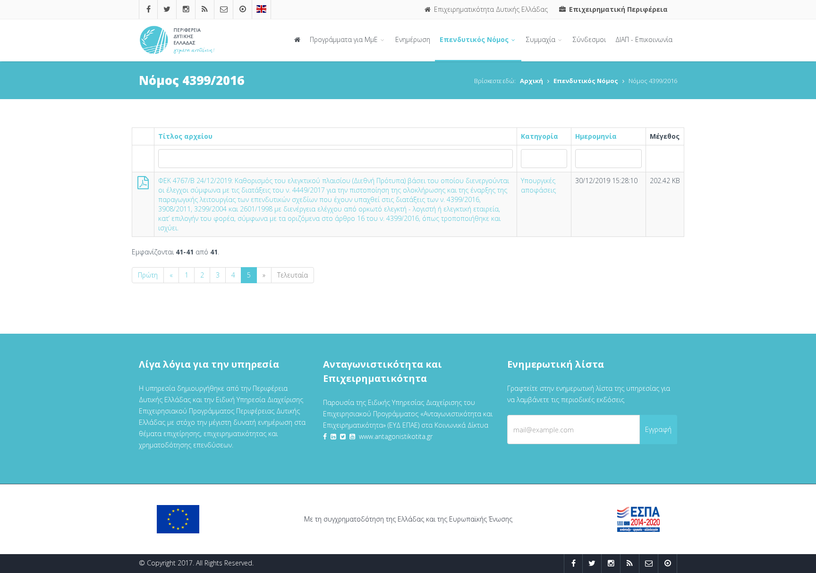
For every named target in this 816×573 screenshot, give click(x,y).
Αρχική (531, 80)
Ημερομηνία (596, 136)
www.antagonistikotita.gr (396, 436)
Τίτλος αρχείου (185, 136)
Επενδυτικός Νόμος (475, 39)
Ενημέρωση (412, 39)
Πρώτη (148, 274)
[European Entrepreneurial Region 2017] (261, 9)
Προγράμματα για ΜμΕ (345, 39)
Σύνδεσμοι (589, 39)
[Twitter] (166, 9)
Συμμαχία (541, 39)
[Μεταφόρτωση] (143, 184)
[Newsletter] (224, 9)
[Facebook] (148, 9)
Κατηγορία (539, 136)
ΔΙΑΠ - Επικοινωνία (643, 39)
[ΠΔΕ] (242, 9)
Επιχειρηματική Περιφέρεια (617, 9)
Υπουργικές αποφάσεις (538, 185)
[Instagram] (186, 9)
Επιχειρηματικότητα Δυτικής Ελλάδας (490, 9)
